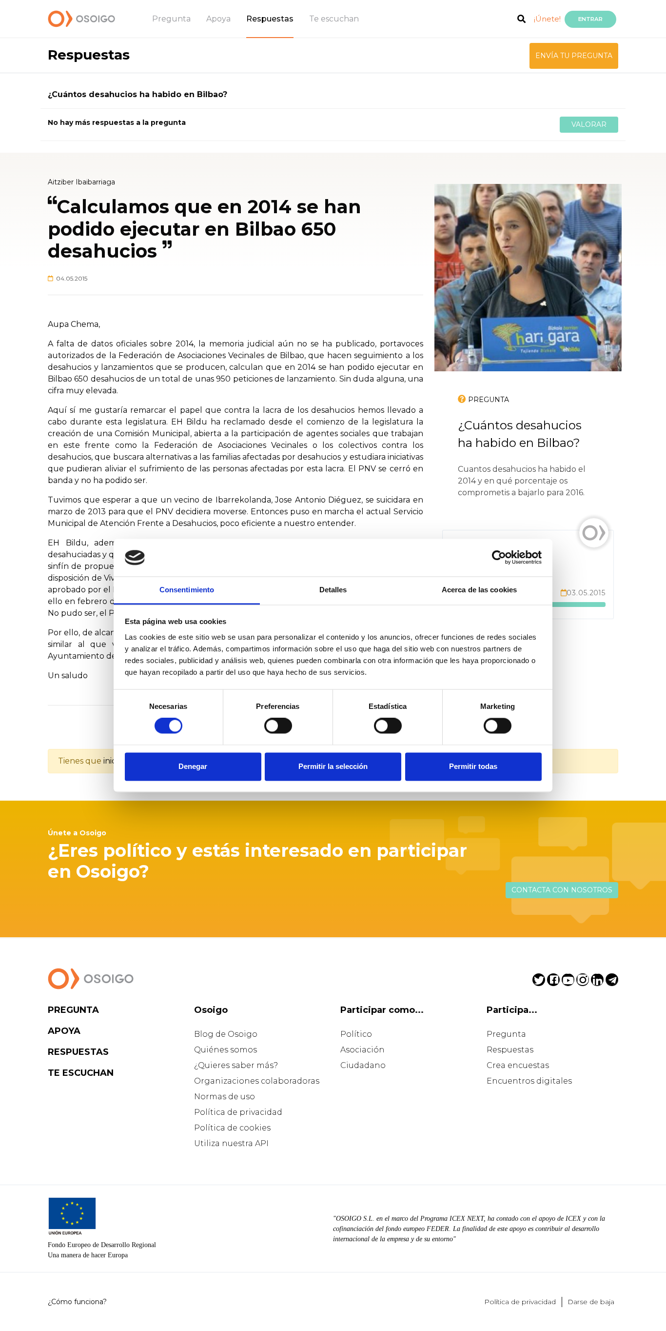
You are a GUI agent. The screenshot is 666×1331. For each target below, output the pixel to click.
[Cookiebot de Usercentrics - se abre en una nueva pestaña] (499, 557)
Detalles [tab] (333, 589)
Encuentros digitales (529, 1081)
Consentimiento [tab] (186, 589)
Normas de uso (224, 1096)
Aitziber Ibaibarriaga (81, 182)
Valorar (589, 124)
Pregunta (171, 18)
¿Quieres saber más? (236, 1065)
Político (356, 1034)
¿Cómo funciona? (77, 1301)
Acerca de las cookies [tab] (479, 589)
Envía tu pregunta (573, 55)
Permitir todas (473, 766)
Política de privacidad (238, 1112)
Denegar (192, 766)
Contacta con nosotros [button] (561, 890)
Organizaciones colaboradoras (256, 1081)
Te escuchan (334, 18)
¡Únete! (547, 18)
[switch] (278, 726)
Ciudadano (363, 1065)
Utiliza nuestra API (231, 1143)
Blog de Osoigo (225, 1034)
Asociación (362, 1049)
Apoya (218, 18)
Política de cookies (232, 1127)
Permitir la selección (333, 766)
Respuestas (270, 18)
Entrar (590, 19)
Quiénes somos (225, 1049)
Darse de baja (591, 1301)
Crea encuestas (518, 1065)
